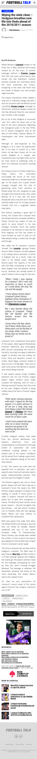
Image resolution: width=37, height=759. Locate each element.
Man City (16, 554)
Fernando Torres (22, 596)
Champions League (17, 304)
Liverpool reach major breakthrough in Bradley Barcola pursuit (22, 705)
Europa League (17, 106)
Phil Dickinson (14, 30)
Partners (29, 744)
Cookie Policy (9, 744)
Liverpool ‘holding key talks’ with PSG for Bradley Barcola (21, 714)
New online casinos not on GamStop (15, 657)
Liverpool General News (25, 603)
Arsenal (8, 411)
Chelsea (19, 411)
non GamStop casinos (10, 659)
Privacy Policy (19, 744)
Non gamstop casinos (10, 660)
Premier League (28, 73)
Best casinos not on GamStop (13, 651)
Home (4, 603)
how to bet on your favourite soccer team (16, 667)
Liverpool (19, 64)
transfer (17, 248)
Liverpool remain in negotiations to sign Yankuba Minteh (21, 696)
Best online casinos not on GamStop (15, 653)
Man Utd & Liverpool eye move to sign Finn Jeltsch (22, 686)
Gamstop (5, 655)
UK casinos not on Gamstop (12, 662)
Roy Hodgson (7, 601)
